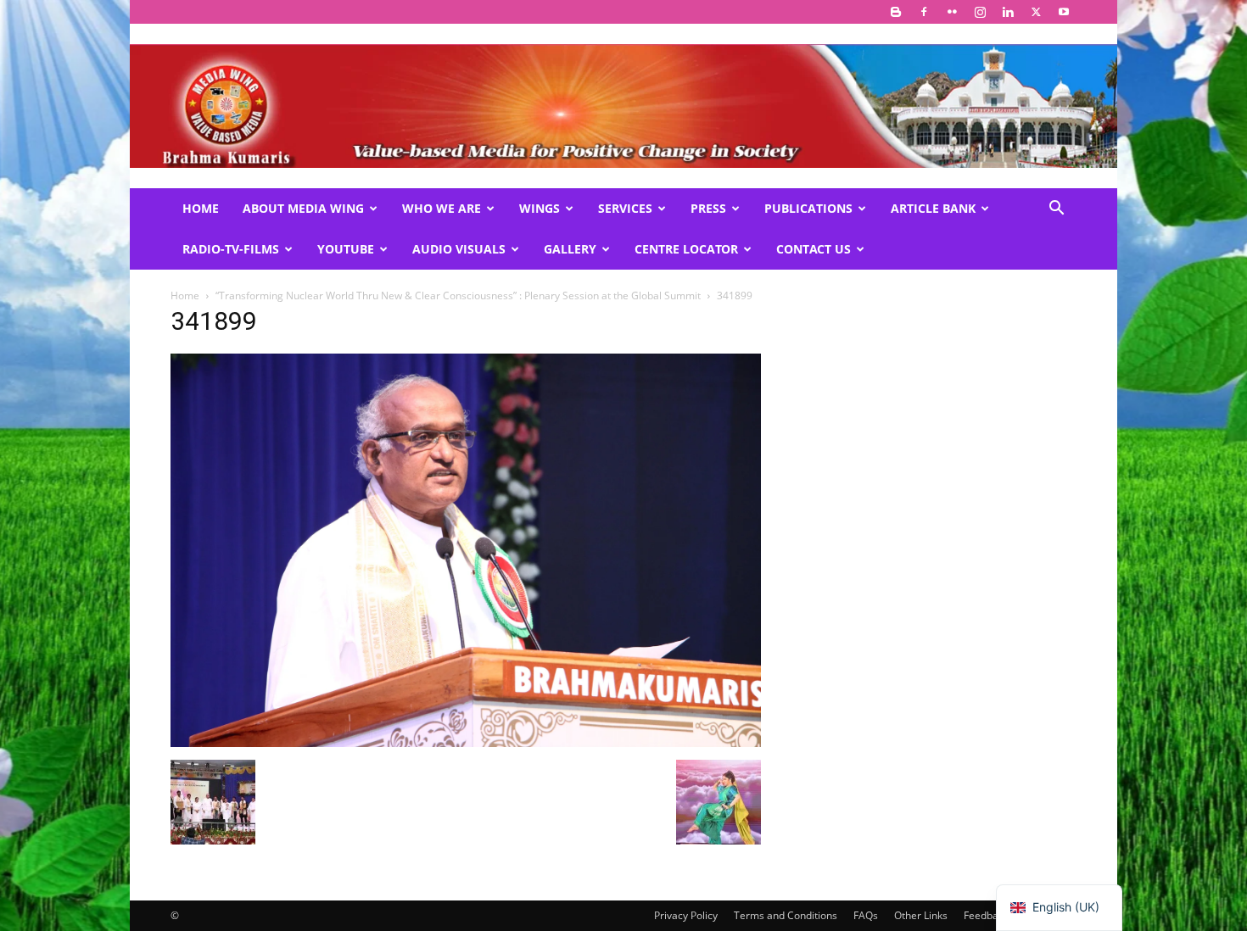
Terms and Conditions (785, 915)
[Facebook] (924, 12)
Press (708, 208)
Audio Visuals (459, 249)
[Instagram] (980, 12)
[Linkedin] (1008, 12)
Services (625, 208)
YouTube (345, 249)
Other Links (921, 915)
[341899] (466, 742)
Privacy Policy (686, 915)
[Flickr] (952, 12)
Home (200, 208)
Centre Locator (686, 249)
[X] (1035, 12)
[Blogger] (896, 12)
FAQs (865, 915)
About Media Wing (303, 208)
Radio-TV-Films (230, 249)
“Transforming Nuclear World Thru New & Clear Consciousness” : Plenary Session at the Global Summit (458, 295)
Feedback (986, 915)
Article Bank (933, 208)
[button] (1056, 210)
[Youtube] (1063, 12)
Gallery (570, 249)
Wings (539, 208)
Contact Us (813, 249)
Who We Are (441, 208)
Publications (808, 208)
